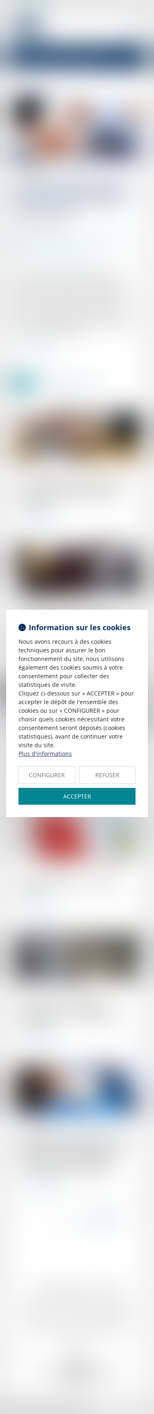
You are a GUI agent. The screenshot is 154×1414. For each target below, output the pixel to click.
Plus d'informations (45, 754)
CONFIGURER (47, 775)
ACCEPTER (77, 796)
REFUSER (107, 775)
